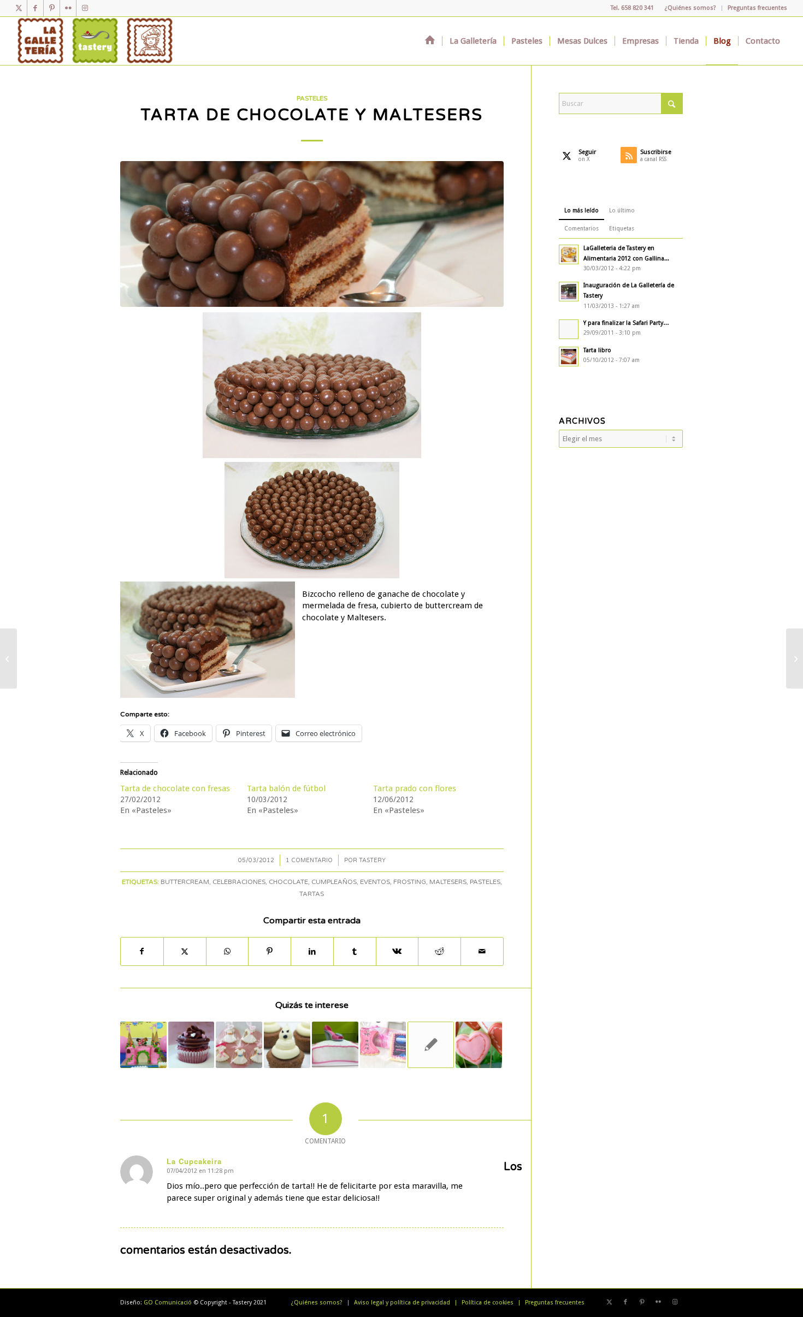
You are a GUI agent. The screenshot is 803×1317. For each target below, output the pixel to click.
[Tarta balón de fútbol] (794, 658)
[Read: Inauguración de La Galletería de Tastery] (568, 291)
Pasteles (312, 98)
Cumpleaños (334, 882)
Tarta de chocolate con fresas (175, 788)
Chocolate (288, 882)
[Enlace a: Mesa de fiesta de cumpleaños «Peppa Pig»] (143, 1045)
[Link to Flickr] (68, 8)
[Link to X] (19, 8)
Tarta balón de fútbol (286, 788)
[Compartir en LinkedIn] (312, 951)
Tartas (311, 894)
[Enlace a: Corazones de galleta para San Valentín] (479, 1045)
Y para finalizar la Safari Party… (626, 323)
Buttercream (185, 882)
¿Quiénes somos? (690, 7)
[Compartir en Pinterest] (270, 951)
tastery (372, 860)
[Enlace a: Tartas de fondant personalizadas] (335, 1045)
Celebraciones (238, 882)
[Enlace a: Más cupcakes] (191, 1045)
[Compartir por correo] (482, 951)
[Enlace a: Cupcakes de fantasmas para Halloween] (287, 1045)
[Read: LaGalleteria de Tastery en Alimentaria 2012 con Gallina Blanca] (568, 254)
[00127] (312, 234)
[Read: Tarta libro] (568, 356)
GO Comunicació (168, 1302)
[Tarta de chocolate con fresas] (8, 658)
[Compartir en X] (185, 951)
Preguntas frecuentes (757, 7)
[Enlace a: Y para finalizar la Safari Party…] (431, 1045)
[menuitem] (690, 8)
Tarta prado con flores (414, 788)
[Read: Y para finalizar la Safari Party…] (568, 329)
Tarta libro (597, 350)
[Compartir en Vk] (397, 951)
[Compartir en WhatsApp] (227, 951)
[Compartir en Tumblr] (355, 951)
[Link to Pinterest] (52, 8)
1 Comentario (309, 860)
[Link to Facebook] (35, 8)
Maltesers (448, 882)
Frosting (409, 882)
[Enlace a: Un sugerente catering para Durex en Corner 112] (383, 1045)
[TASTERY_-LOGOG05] (95, 41)
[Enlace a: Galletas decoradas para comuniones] (239, 1045)
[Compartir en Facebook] (142, 951)
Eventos (375, 882)
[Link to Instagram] (84, 8)
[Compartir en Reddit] (439, 951)
